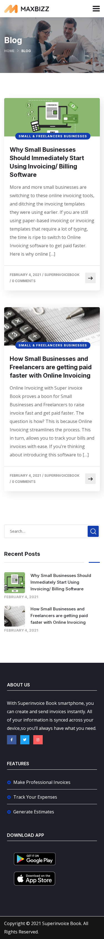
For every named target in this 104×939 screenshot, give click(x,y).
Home (9, 51)
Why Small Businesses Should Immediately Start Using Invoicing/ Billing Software (47, 162)
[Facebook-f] (11, 740)
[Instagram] (38, 740)
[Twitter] (25, 740)
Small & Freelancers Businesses (53, 136)
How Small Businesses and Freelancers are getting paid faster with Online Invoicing (51, 367)
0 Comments (23, 281)
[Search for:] (52, 531)
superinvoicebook (62, 275)
